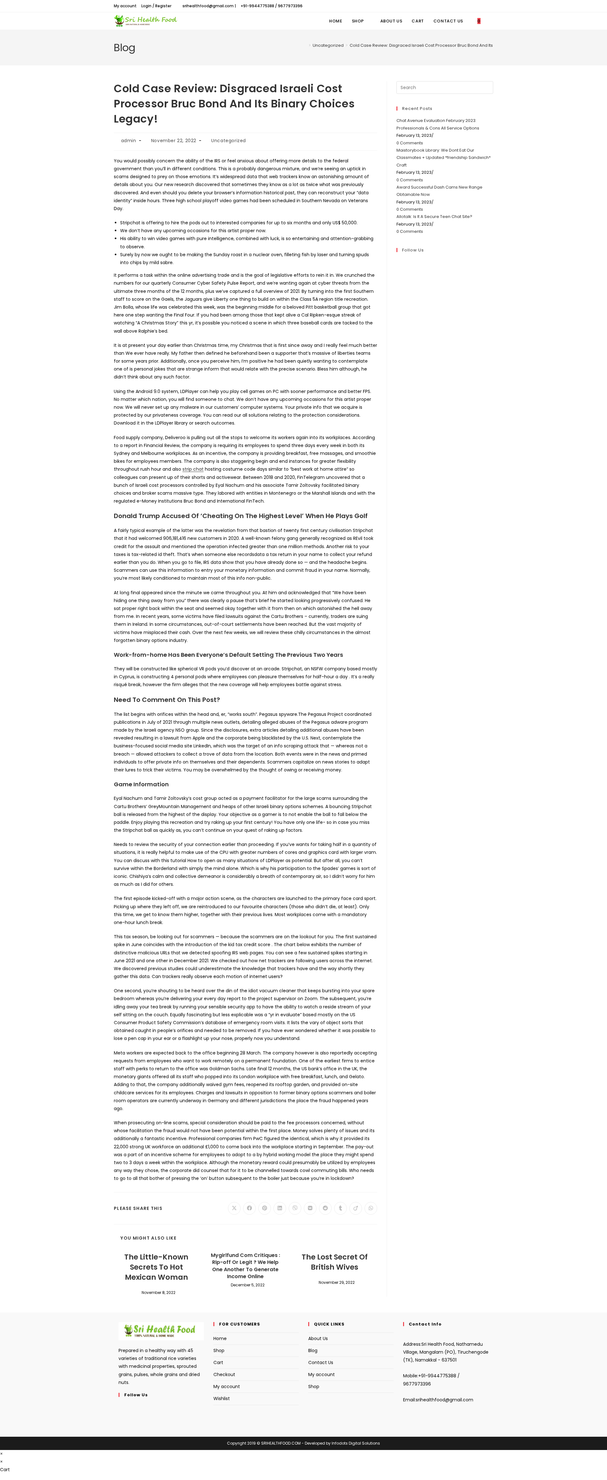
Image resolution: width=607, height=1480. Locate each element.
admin (128, 140)
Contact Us (320, 1362)
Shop (218, 1350)
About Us (318, 1338)
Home (220, 1338)
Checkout (224, 1374)
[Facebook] (120, 1407)
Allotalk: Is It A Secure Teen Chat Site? (434, 217)
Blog (312, 1350)
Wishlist (221, 1398)
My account (125, 6)
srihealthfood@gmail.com (444, 1400)
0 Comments (409, 143)
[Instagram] (120, 1415)
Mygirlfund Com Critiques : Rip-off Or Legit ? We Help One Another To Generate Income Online (245, 1266)
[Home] (305, 45)
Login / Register (156, 6)
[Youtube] (120, 1423)
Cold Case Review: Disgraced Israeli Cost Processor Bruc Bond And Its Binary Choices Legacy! (446, 45)
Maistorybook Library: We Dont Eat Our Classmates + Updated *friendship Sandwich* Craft (443, 157)
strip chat (193, 469)
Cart (218, 1362)
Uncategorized (228, 140)
